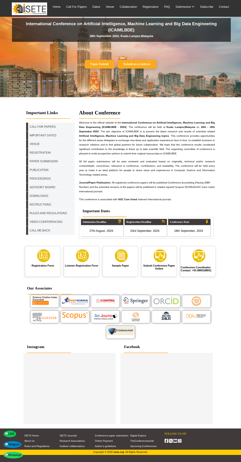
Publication (39, 169)
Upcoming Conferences (143, 446)
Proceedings (40, 178)
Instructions (40, 204)
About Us (29, 440)
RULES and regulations (48, 213)
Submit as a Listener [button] (137, 64)
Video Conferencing (46, 221)
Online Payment (104, 440)
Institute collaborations (72, 446)
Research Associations (72, 440)
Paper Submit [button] (99, 64)
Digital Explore (138, 435)
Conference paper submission (111, 435)
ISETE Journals (68, 435)
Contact (224, 6)
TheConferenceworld (142, 440)
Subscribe (206, 6)
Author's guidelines (105, 446)
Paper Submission (44, 161)
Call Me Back (40, 230)
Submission (184, 6)
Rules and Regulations (37, 446)
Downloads (39, 195)
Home (57, 6)
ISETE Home (31, 435)
